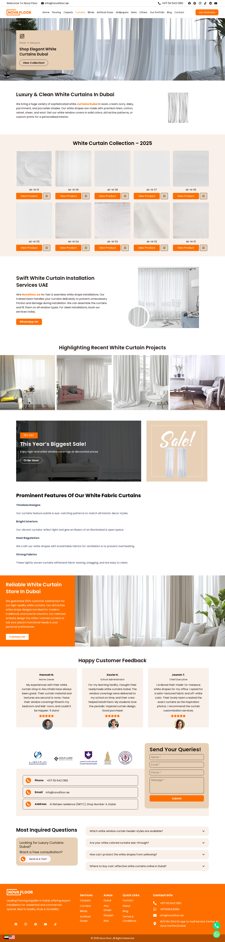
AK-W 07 (151, 189)
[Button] (46, 196)
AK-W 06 (191, 189)
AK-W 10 (34, 189)
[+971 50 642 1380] (156, 903)
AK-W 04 (73, 241)
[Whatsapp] (216, 934)
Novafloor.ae (31, 294)
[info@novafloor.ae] (156, 915)
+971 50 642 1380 (170, 903)
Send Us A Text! (38, 859)
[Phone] (216, 925)
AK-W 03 (112, 241)
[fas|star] (6, 937)
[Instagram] (200, 3)
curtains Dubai (87, 104)
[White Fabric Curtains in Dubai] (177, 451)
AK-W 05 (34, 241)
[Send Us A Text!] (24, 859)
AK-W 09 (73, 189)
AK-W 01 (191, 241)
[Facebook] (189, 3)
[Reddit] (210, 3)
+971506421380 (169, 909)
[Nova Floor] (19, 12)
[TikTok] (205, 3)
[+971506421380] (156, 909)
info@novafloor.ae (172, 915)
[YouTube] (215, 3)
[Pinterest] (194, 3)
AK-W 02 (152, 241)
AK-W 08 (112, 189)
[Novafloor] (39, 892)
